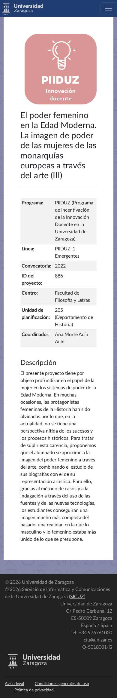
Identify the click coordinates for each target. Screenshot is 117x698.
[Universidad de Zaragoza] (34, 667)
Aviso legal (14, 684)
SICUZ (77, 596)
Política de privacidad (34, 690)
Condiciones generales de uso (62, 684)
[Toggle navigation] (108, 8)
